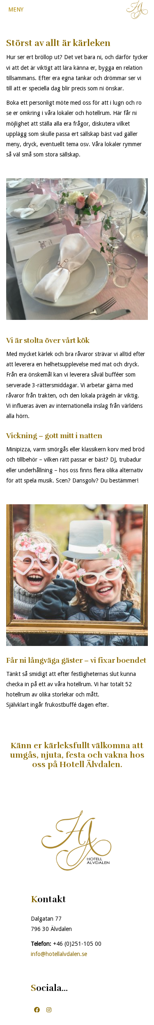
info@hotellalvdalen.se (59, 954)
